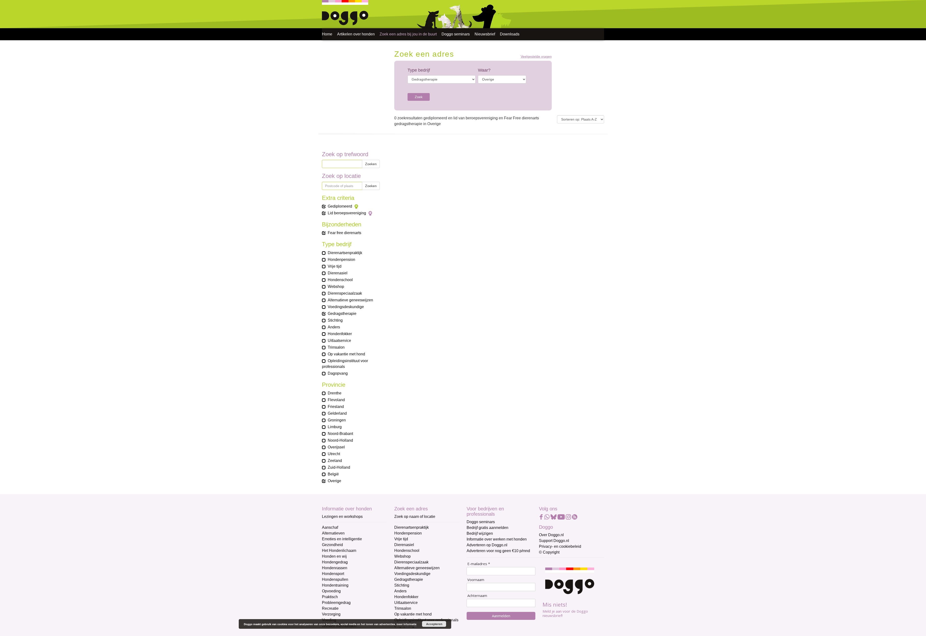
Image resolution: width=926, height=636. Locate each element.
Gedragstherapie (408, 579)
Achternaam (477, 595)
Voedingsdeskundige (412, 574)
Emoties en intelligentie (342, 539)
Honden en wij (334, 556)
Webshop (402, 556)
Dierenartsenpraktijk (411, 527)
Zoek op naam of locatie (414, 516)
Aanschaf (330, 527)
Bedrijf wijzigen (480, 533)
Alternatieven (333, 533)
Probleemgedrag (336, 603)
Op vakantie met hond (413, 614)
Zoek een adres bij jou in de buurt (408, 34)
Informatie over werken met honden (497, 539)
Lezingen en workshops (342, 516)
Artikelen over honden (356, 34)
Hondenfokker (406, 597)
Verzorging (331, 614)
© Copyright (549, 552)
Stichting (401, 585)
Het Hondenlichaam (339, 550)
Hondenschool (406, 550)
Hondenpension (408, 533)
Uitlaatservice (406, 603)
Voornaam (475, 579)
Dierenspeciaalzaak (411, 562)
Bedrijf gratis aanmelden (487, 528)
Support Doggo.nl (554, 541)
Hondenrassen (334, 568)
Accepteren (434, 624)
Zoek (418, 97)
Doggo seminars (456, 34)
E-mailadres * (478, 564)
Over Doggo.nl (551, 535)
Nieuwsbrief (485, 34)
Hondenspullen (335, 579)
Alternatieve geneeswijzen (417, 568)
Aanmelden (501, 615)
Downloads (509, 34)
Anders (400, 591)
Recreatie (330, 608)
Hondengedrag (335, 562)
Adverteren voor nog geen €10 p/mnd (498, 551)
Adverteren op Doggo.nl (487, 545)
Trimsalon (402, 608)
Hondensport (333, 574)
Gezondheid (332, 545)
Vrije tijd (401, 539)
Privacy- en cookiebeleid (560, 546)
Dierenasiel (404, 545)
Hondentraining (335, 585)
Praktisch (330, 597)
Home (327, 34)
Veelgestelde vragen (536, 56)
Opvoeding (331, 591)
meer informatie (406, 624)
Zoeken (371, 164)
